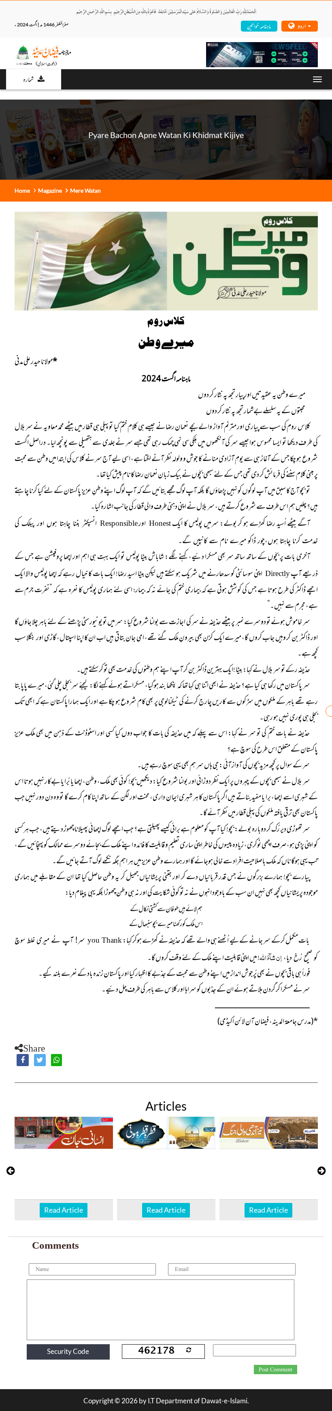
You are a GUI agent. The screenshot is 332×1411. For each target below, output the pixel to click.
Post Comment (275, 1370)
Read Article (63, 1209)
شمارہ (28, 78)
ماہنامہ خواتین (259, 26)
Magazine (50, 190)
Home (22, 190)
